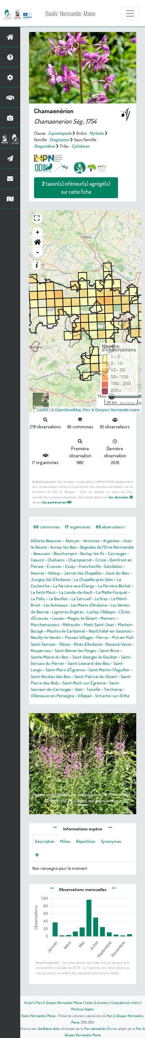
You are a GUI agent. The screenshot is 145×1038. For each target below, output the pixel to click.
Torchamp (113, 689)
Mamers (107, 618)
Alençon (72, 540)
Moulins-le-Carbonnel (66, 631)
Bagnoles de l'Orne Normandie (107, 547)
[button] (37, 242)
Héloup (54, 573)
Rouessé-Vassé (118, 644)
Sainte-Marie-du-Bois (49, 657)
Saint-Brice (109, 650)
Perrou (102, 637)
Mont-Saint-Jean (99, 624)
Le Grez (101, 598)
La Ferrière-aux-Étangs (73, 585)
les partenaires (54, 502)
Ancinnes (91, 540)
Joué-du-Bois (117, 573)
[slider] (111, 396)
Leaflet (42, 409)
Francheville (89, 566)
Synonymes (111, 841)
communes (46, 526)
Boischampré (65, 553)
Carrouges (117, 553)
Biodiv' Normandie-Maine (70, 13)
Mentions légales (82, 1009)
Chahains (56, 559)
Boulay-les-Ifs (92, 553)
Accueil (29, 1002)
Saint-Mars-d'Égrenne (65, 669)
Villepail (84, 695)
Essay (70, 566)
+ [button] (37, 232)
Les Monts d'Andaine (89, 605)
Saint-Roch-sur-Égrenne (84, 682)
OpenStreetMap (68, 409)
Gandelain (113, 566)
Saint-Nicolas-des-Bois (50, 676)
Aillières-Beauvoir (46, 540)
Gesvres (37, 573)
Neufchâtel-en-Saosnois (110, 631)
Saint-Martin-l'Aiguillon (108, 669)
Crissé (100, 559)
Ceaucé (37, 559)
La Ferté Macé (43, 592)
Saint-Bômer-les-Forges (75, 650)
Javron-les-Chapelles (83, 573)
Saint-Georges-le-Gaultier (94, 657)
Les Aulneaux (55, 605)
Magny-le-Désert (82, 618)
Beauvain (41, 553)
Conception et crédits (125, 1002)
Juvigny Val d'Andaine (50, 579)
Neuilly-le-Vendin (46, 637)
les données (119, 497)
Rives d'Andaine (88, 644)
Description (45, 841)
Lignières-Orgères (67, 611)
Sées (79, 689)
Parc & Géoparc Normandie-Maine (59, 1002)
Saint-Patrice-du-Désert (95, 676)
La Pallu (38, 598)
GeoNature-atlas (49, 1028)
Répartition (85, 841)
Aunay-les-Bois (63, 547)
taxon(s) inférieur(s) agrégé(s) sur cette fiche (76, 187)
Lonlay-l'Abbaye (101, 611)
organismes (77, 526)
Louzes (58, 618)
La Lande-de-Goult (75, 592)
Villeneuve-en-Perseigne (52, 695)
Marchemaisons (45, 624)
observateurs (110, 526)
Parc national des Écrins (100, 1028)
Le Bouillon (58, 598)
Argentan (111, 540)
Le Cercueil (81, 598)
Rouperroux (41, 650)
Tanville (93, 689)
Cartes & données (97, 1002)
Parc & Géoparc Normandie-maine (111, 409)
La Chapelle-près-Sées (93, 579)
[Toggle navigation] (130, 13)
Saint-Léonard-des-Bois (89, 663)
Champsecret (80, 559)
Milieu (65, 841)
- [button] (37, 252)
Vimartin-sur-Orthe (112, 695)
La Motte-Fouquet (111, 592)
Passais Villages (79, 637)
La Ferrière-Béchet (114, 585)
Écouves (54, 566)
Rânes (64, 644)
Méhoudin (71, 624)
